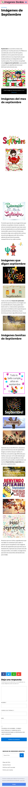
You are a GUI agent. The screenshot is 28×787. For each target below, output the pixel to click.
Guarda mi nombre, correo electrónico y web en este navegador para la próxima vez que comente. (13, 731)
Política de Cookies (8, 770)
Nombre (4, 702)
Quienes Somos (7, 764)
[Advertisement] (14, 33)
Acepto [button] (14, 784)
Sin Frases (4, 7)
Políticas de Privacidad (9, 767)
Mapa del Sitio (6, 762)
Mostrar (14, 92)
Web (2, 718)
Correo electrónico (7, 710)
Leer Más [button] (22, 780)
